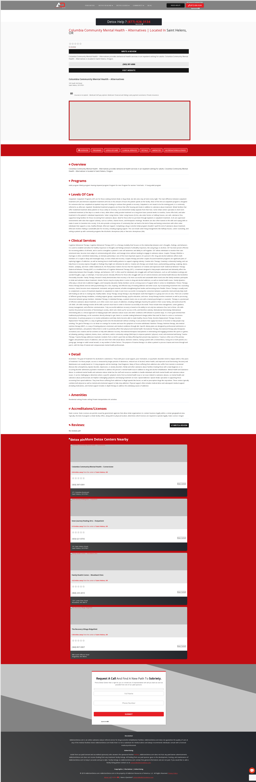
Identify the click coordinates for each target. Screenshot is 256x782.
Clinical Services (129, 150)
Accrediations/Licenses (175, 150)
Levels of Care (112, 150)
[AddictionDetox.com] (60, 8)
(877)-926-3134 (196, 5)
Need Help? (175, 5)
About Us (107, 777)
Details (144, 150)
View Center (182, 484)
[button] (129, 119)
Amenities (156, 150)
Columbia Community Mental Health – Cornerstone (92, 467)
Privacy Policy (173, 773)
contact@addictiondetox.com (140, 763)
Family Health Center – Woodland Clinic (88, 575)
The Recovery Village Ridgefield (84, 629)
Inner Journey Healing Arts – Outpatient (88, 521)
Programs (97, 150)
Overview (84, 150)
